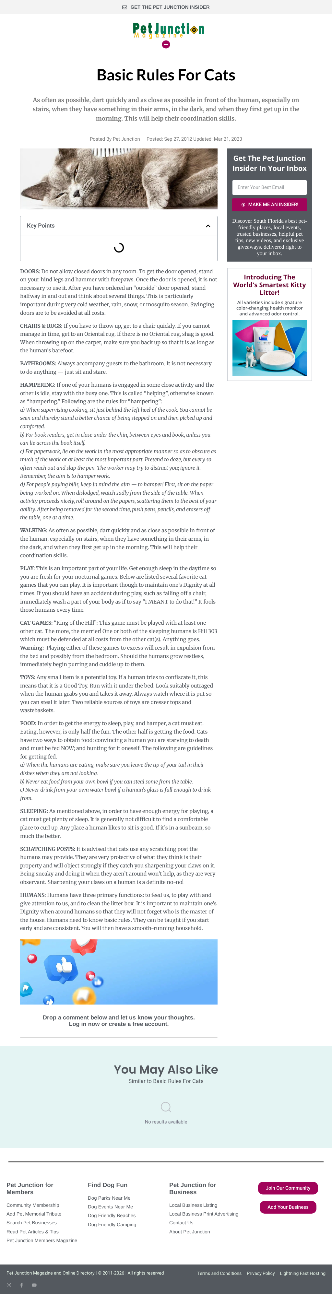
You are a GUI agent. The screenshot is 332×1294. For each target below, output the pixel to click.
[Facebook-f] (21, 1285)
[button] (208, 226)
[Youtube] (34, 1285)
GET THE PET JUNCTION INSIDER (169, 7)
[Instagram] (8, 1285)
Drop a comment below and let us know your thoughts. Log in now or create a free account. (119, 1021)
